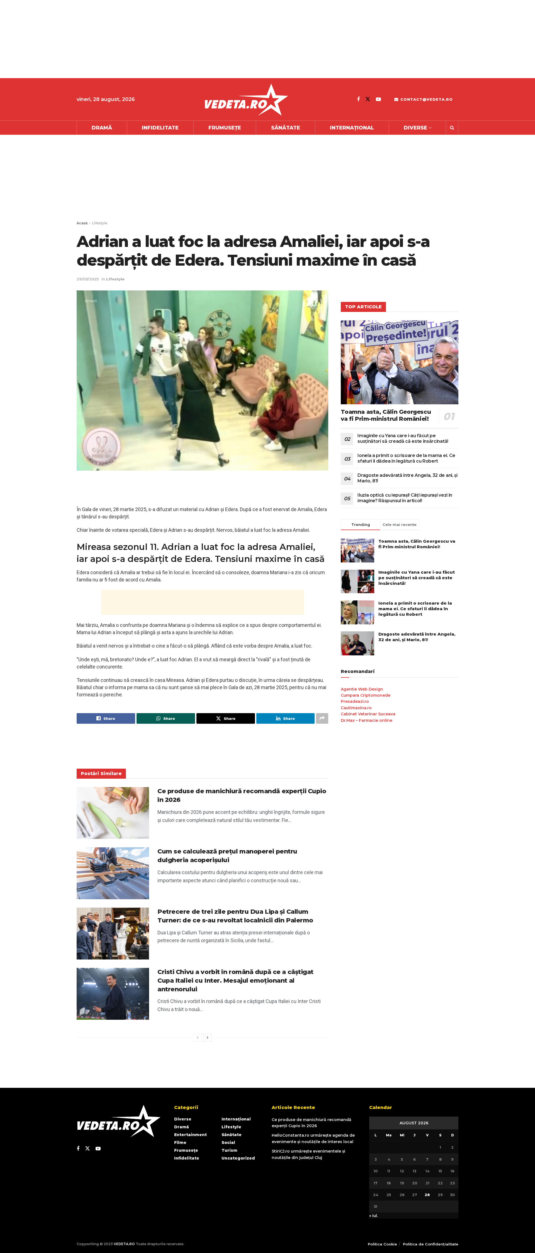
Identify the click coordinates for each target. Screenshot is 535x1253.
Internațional (352, 128)
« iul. (373, 1215)
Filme (180, 1142)
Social (228, 1142)
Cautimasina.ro (356, 707)
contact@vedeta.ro (426, 99)
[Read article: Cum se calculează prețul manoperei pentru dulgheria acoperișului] (113, 873)
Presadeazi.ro (355, 701)
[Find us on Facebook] (358, 99)
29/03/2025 (88, 279)
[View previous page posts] (197, 1038)
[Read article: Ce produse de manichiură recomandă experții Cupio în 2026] (113, 813)
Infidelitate (160, 128)
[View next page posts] (207, 1038)
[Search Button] (452, 128)
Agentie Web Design (362, 689)
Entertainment (190, 1134)
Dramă (102, 128)
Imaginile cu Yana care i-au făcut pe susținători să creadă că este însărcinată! (403, 438)
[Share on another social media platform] (322, 718)
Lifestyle (99, 223)
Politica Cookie (382, 1244)
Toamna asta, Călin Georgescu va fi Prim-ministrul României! (386, 415)
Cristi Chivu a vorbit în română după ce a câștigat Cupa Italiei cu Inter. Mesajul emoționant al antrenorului (235, 980)
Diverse (415, 128)
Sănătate (285, 128)
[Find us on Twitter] (367, 99)
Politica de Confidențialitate (430, 1244)
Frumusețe (224, 128)
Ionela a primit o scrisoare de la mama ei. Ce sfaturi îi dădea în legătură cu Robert (406, 458)
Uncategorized (238, 1158)
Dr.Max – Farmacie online (366, 720)
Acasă (82, 223)
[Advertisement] (167, 39)
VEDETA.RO (124, 1244)
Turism (229, 1150)
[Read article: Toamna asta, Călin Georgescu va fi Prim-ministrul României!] (399, 362)
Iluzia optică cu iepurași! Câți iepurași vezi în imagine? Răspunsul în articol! (405, 497)
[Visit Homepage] (246, 99)
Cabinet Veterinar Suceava (368, 713)
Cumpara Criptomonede (365, 695)
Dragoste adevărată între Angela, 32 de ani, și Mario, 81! (416, 636)
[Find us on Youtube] (378, 99)
